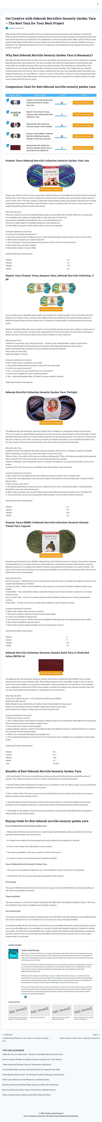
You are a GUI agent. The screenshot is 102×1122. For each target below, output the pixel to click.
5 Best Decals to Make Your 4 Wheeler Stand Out (80, 1036)
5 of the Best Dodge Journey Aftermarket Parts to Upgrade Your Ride (31, 1069)
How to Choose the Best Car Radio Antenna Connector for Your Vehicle (32, 1059)
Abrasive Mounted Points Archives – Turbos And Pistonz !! (83, 1018)
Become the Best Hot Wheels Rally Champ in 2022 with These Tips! (30, 1085)
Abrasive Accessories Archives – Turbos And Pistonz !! (61, 1018)
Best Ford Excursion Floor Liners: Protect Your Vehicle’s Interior (29, 1090)
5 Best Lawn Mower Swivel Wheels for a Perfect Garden (25, 1079)
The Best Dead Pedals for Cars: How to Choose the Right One (25, 1038)
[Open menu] (98, 3)
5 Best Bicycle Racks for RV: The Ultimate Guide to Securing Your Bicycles (33, 1074)
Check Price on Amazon (83, 103)
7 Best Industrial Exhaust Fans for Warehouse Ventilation (26, 1064)
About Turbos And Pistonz (37, 1017)
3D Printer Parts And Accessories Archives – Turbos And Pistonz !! (17, 1018)
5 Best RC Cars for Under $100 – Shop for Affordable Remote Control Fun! (32, 1054)
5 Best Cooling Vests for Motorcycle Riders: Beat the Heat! (26, 1095)
